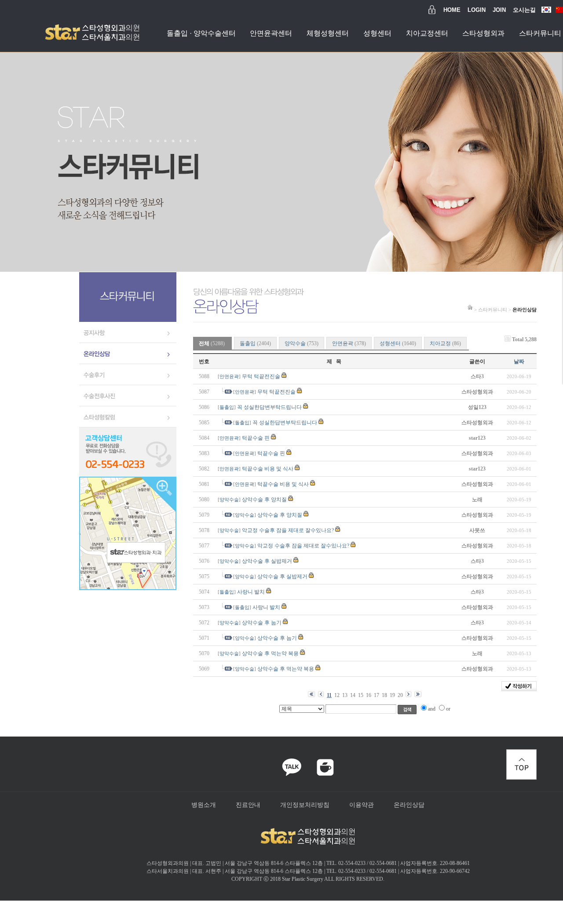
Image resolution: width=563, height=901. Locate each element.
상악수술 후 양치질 (264, 499)
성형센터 (377, 33)
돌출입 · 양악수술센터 (201, 33)
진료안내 (248, 804)
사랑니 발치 (251, 592)
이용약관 (361, 804)
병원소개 (203, 804)
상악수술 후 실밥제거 (267, 561)
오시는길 (524, 10)
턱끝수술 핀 (256, 438)
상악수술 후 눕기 (262, 623)
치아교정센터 (427, 33)
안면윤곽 (349, 343)
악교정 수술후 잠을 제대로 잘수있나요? (288, 530)
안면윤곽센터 (271, 33)
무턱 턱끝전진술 (261, 376)
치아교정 (445, 343)
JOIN (499, 10)
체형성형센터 (328, 33)
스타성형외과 (483, 33)
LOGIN (477, 10)
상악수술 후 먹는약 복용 (270, 653)
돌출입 (255, 343)
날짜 (519, 361)
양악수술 (301, 343)
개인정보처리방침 (304, 804)
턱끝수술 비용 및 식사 (267, 469)
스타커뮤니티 (540, 33)
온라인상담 (409, 804)
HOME (452, 10)
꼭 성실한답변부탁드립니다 (269, 407)
